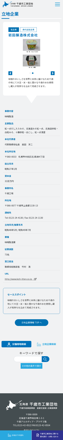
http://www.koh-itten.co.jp (19, 278)
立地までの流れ (18, 435)
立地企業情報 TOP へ (31, 322)
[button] (10, 73)
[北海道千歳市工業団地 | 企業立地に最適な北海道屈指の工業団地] (17, 4)
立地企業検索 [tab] (49, 344)
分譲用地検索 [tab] (19, 344)
